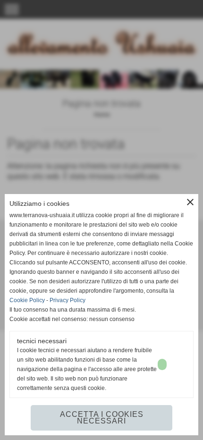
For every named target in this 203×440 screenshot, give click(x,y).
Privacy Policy (67, 300)
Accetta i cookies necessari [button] (102, 417)
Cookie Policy (27, 300)
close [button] (190, 202)
